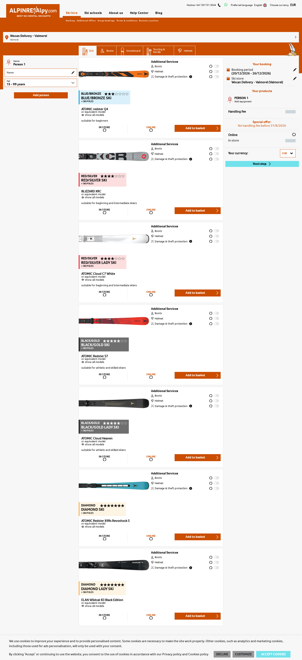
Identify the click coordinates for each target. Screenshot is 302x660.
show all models (94, 114)
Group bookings (106, 20)
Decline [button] (222, 654)
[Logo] (33, 10)
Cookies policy (198, 654)
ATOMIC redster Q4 (94, 109)
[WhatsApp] (226, 5)
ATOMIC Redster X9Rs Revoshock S (105, 521)
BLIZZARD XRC (91, 191)
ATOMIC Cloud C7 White (98, 274)
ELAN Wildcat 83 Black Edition (102, 600)
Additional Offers (86, 20)
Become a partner (148, 20)
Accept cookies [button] (273, 654)
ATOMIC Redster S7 (94, 356)
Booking (70, 20)
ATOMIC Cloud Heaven (97, 438)
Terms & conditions (127, 20)
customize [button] (243, 654)
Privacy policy (172, 654)
